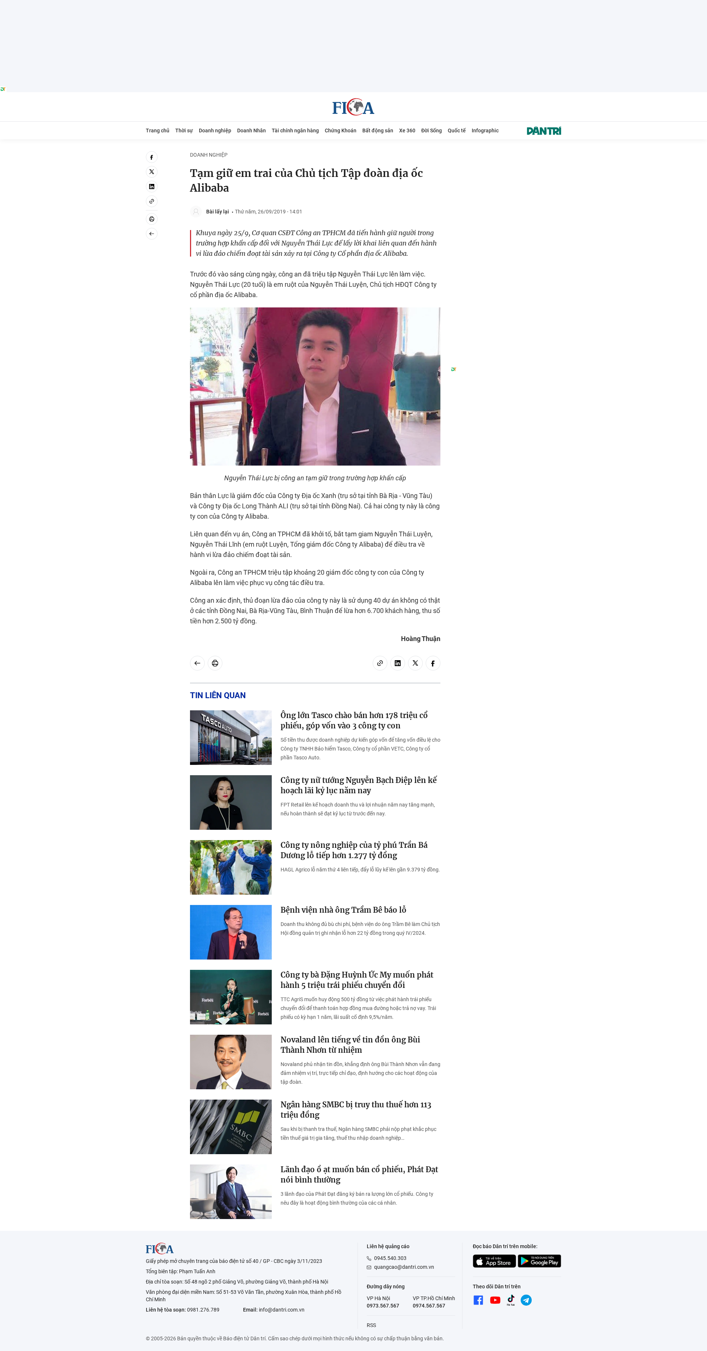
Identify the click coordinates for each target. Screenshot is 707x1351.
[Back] (152, 234)
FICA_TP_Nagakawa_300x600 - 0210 (506, 155)
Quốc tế (457, 130)
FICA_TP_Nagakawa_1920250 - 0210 (354, 4)
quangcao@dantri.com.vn (404, 1267)
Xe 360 (407, 130)
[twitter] (152, 172)
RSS (371, 1325)
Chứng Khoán (340, 130)
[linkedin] (152, 186)
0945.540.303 (390, 1258)
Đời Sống (431, 130)
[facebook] (152, 157)
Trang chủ (157, 130)
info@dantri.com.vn (282, 1310)
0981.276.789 (203, 1310)
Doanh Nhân (251, 130)
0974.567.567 (429, 1306)
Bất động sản (377, 130)
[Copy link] (152, 201)
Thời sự (184, 130)
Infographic (485, 130)
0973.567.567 (383, 1306)
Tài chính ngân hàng (295, 130)
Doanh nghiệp (215, 130)
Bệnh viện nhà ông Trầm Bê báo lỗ (344, 910)
